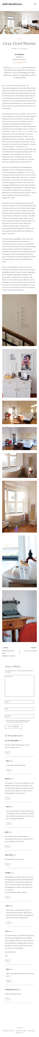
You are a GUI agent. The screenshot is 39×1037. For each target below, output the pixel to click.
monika (8, 778)
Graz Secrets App (16, 67)
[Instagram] (19, 1028)
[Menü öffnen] (35, 4)
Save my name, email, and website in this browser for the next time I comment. (18, 721)
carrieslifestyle (11, 989)
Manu (7, 832)
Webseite (8, 716)
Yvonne (8, 873)
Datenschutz (20, 1032)
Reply (7, 752)
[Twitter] (17, 1028)
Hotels (19, 39)
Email (7, 709)
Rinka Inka (9, 855)
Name (7, 701)
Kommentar (9, 676)
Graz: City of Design (31, 649)
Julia (7, 931)
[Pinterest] (22, 1028)
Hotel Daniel (24, 131)
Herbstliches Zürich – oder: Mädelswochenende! (8, 652)
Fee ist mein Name (11, 740)
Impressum (31, 1030)
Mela (16, 48)
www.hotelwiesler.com (19, 62)
